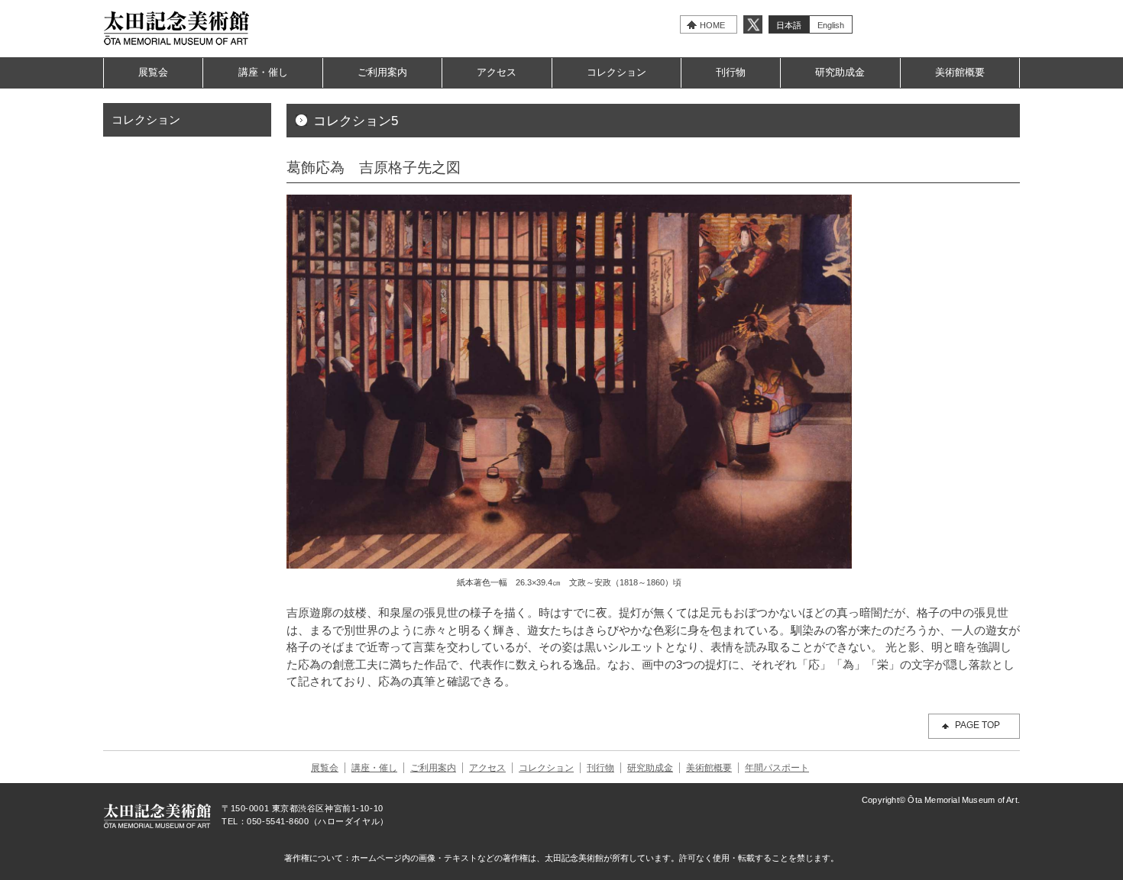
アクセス (496, 72)
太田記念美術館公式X (752, 24)
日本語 (788, 25)
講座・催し (263, 72)
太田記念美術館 (177, 27)
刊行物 (731, 72)
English (830, 25)
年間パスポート (777, 767)
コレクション (616, 72)
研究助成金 (840, 72)
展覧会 (153, 72)
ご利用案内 (382, 72)
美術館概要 (960, 72)
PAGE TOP (977, 725)
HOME (712, 25)
